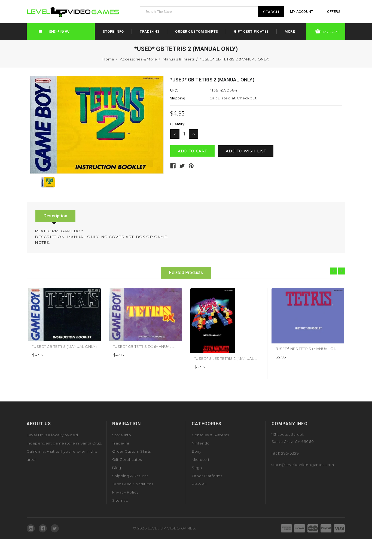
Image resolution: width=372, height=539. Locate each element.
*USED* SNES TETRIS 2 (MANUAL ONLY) (230, 358)
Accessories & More (138, 59)
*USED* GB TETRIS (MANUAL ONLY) (64, 346)
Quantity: (177, 124)
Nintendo (201, 443)
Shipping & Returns (130, 476)
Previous (333, 271)
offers (333, 12)
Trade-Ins (149, 31)
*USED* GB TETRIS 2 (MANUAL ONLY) (234, 59)
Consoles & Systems (210, 435)
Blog (116, 467)
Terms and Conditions (132, 484)
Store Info (113, 31)
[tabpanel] (64, 327)
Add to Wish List (94, 294)
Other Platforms (207, 476)
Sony (196, 451)
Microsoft (200, 459)
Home (108, 59)
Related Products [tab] (186, 272)
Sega (197, 467)
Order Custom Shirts (196, 31)
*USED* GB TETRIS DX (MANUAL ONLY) (148, 346)
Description (55, 215)
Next (341, 271)
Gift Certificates (251, 31)
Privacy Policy (125, 492)
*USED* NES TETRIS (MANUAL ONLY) (309, 348)
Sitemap (120, 500)
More (290, 31)
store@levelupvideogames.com (303, 464)
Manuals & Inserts (178, 59)
